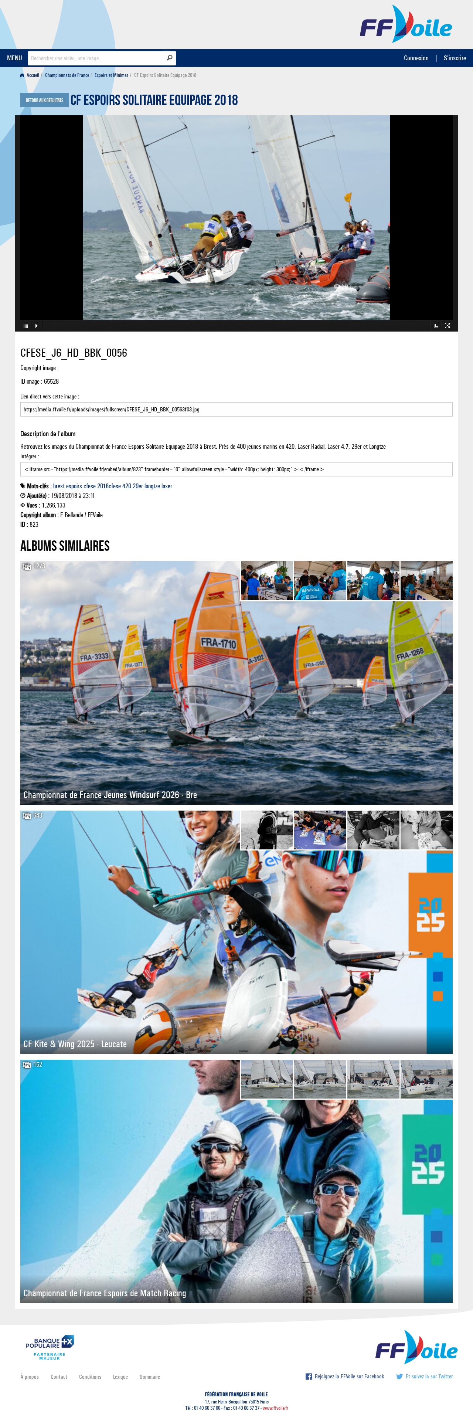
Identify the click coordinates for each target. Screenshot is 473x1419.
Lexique (120, 1376)
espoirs (74, 486)
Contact (59, 1376)
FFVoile (406, 23)
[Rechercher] (170, 57)
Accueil (32, 75)
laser (166, 486)
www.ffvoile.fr (275, 1408)
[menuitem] (31, 75)
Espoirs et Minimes (111, 75)
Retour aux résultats (44, 100)
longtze (152, 486)
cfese (90, 486)
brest (59, 486)
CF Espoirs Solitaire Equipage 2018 (154, 102)
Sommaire (150, 1376)
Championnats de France (67, 75)
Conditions (90, 1376)
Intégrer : (29, 456)
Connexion (416, 58)
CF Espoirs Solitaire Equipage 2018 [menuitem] (165, 75)
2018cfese (109, 486)
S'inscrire (455, 58)
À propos (29, 1376)
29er (138, 486)
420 (126, 486)
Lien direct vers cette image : (49, 396)
